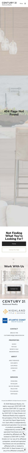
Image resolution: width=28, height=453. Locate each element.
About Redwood (14, 360)
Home (14, 244)
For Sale (14, 346)
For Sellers (14, 383)
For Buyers (14, 381)
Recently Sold (14, 349)
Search (14, 344)
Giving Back (14, 368)
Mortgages (14, 394)
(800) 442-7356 (14, 333)
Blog (14, 370)
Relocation (14, 388)
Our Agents (14, 363)
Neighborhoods (14, 351)
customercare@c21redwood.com (14, 335)
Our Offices (14, 365)
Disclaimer (24, 400)
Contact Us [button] (14, 289)
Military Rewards (14, 386)
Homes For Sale (14, 250)
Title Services (14, 391)
